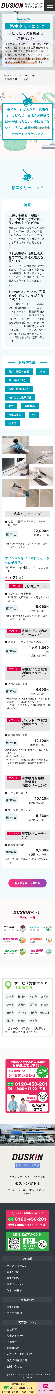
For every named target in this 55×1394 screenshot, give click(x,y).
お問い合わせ (14, 1366)
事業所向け (27, 1299)
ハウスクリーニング (23, 75)
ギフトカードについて (19, 1354)
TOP (6, 75)
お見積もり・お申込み (27, 883)
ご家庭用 (27, 1258)
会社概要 (12, 1329)
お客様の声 (13, 1347)
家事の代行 (13, 1271)
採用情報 (12, 1341)
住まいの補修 (14, 1290)
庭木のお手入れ (16, 1284)
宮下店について (27, 1322)
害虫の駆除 (13, 1278)
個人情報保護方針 (17, 1360)
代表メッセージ (16, 1335)
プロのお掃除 (14, 1312)
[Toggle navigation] (49, 5)
